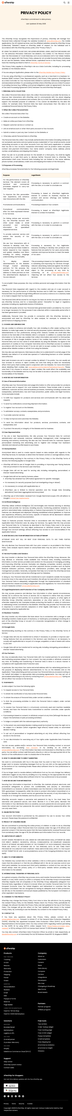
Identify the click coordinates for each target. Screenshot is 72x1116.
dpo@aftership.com (9, 934)
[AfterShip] (8, 2)
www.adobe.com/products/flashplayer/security (46, 367)
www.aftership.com (54, 41)
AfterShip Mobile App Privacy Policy (52, 72)
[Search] (64, 3)
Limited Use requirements (19, 498)
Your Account (32, 748)
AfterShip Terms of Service (40, 63)
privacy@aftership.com (60, 273)
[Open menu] (68, 2)
